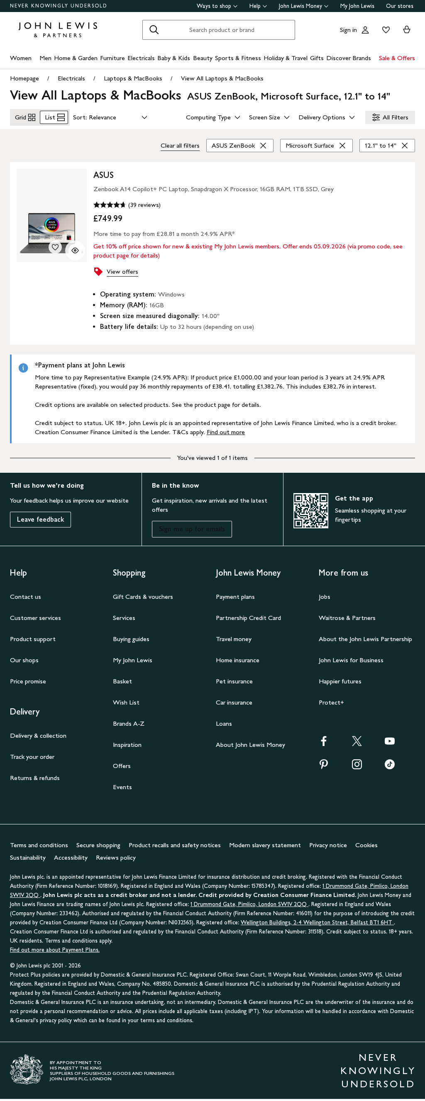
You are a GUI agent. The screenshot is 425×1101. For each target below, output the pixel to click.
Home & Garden (76, 58)
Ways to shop (214, 6)
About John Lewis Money (250, 745)
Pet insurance (234, 681)
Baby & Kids (173, 58)
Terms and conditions (39, 845)
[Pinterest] (324, 767)
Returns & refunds (35, 778)
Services (124, 618)
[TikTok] (390, 767)
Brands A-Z (128, 723)
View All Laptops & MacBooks (222, 78)
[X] (357, 744)
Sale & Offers (397, 58)
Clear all (180, 145)
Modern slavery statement (265, 845)
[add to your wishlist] (55, 247)
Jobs (324, 596)
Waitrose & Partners (347, 618)
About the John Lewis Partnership (365, 639)
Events (122, 787)
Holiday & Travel (286, 58)
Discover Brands (348, 58)
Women (21, 58)
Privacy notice (328, 845)
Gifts (317, 58)
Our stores (399, 6)
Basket (122, 681)
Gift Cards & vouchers (143, 596)
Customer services (35, 618)
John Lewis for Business (351, 660)
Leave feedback (40, 519)
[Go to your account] (365, 30)
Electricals (141, 58)
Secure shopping (98, 845)
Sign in (348, 30)
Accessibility (71, 857)
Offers (122, 766)
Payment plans (235, 596)
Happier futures (340, 681)
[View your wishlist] (384, 30)
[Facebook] (324, 744)
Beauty (202, 58)
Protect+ (331, 702)
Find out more (226, 432)
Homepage (24, 78)
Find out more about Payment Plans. (55, 949)
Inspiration (127, 745)
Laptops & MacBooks (133, 78)
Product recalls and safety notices (175, 845)
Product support (33, 639)
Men (45, 58)
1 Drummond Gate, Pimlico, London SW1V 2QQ (249, 904)
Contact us (25, 596)
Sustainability (28, 857)
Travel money (234, 639)
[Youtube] (390, 744)
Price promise (28, 681)
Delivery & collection (38, 735)
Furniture (112, 58)
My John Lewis (357, 6)
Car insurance (234, 702)
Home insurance (237, 660)
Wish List (126, 702)
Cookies (366, 845)
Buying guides (131, 639)
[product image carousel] (52, 215)
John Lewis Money (300, 6)
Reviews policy (116, 857)
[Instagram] (357, 767)
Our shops (24, 660)
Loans (224, 723)
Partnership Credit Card (248, 618)
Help (255, 6)
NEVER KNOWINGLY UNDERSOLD (58, 6)
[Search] (154, 30)
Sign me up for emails (192, 529)
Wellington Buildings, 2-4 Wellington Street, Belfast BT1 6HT (317, 922)
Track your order (32, 757)
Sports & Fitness (238, 58)
